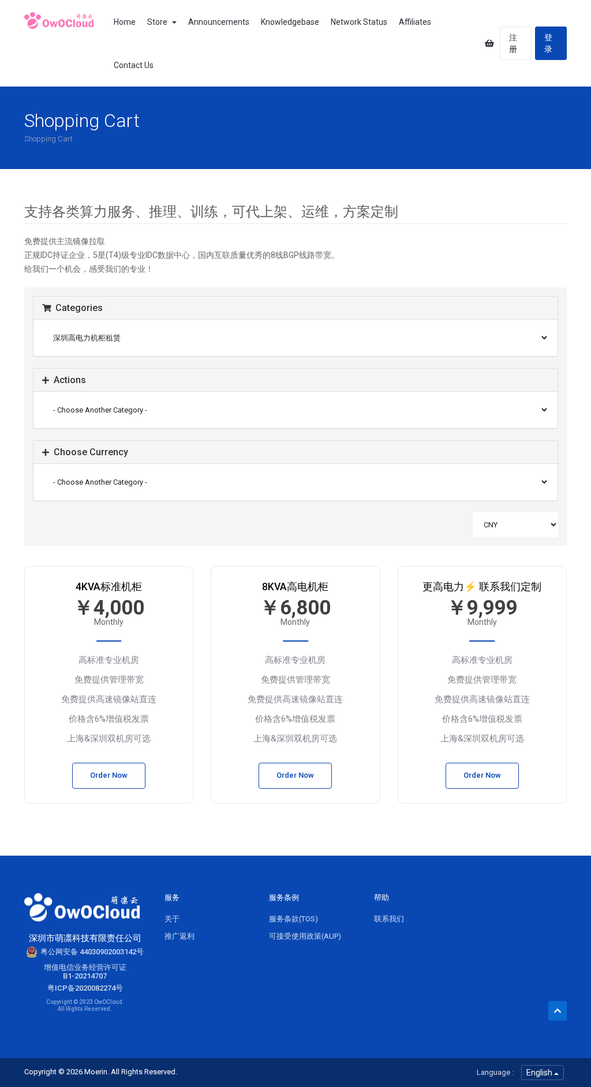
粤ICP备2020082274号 (85, 988)
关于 (171, 918)
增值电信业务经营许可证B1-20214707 (85, 972)
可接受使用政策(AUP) (305, 936)
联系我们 (389, 918)
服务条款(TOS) (293, 918)
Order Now (109, 775)
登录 (548, 43)
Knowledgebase (290, 22)
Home (125, 22)
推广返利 (179, 936)
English (540, 1072)
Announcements (218, 22)
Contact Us (134, 65)
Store (159, 22)
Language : (495, 1072)
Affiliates (415, 22)
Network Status (359, 22)
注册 (513, 43)
